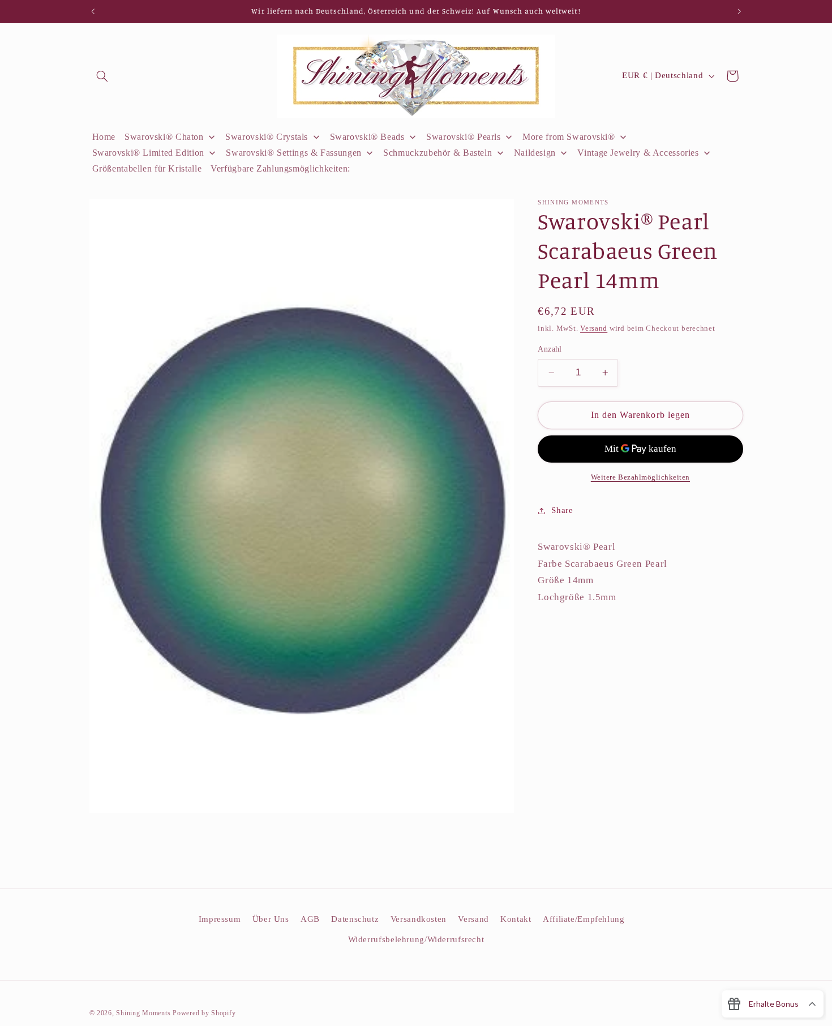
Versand (593, 329)
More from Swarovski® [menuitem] (568, 137)
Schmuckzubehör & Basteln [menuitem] (437, 152)
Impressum (220, 919)
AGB (310, 919)
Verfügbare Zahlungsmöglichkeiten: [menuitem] (280, 168)
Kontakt (515, 919)
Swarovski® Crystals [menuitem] (266, 137)
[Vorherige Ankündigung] (92, 11)
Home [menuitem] (104, 137)
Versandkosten (419, 919)
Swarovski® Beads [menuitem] (367, 137)
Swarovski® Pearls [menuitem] (463, 137)
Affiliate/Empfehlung (584, 919)
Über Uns (270, 919)
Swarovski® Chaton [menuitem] (164, 137)
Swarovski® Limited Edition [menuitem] (148, 152)
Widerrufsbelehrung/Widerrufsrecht (416, 939)
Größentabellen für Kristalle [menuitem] (147, 168)
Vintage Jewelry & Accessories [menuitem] (637, 152)
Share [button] (562, 510)
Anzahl (550, 349)
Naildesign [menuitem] (535, 152)
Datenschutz (355, 919)
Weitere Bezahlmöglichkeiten (640, 477)
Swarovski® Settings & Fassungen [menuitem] (294, 152)
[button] (102, 76)
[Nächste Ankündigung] (739, 11)
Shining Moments (144, 1013)
